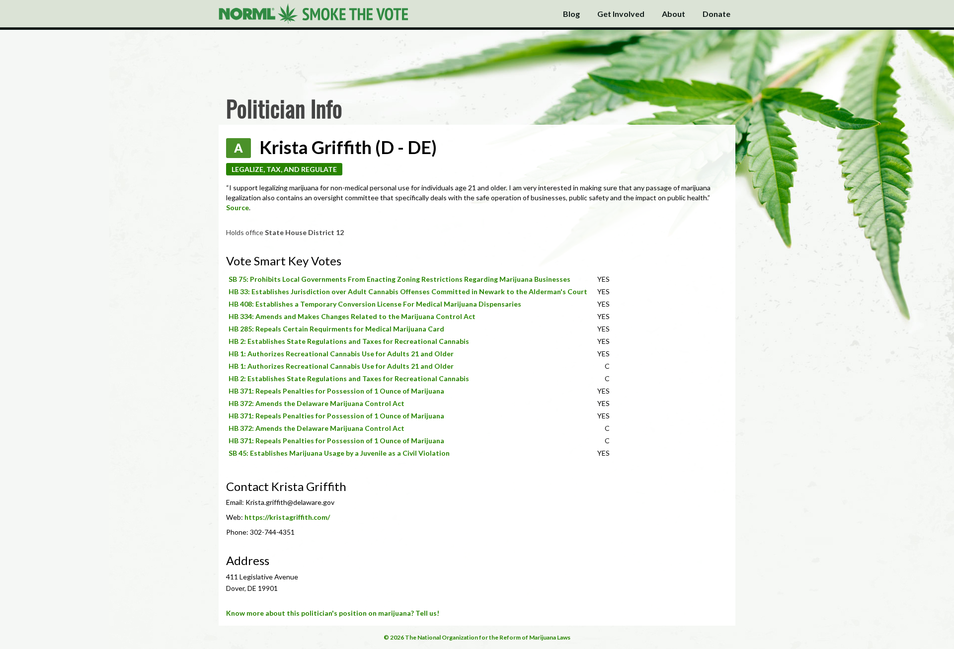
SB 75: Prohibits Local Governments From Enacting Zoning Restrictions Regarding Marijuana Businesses (399, 279)
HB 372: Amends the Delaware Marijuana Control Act (316, 403)
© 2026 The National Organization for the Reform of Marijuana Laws (477, 637)
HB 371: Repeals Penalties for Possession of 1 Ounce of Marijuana (336, 391)
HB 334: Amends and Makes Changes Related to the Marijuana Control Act (352, 316)
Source (237, 207)
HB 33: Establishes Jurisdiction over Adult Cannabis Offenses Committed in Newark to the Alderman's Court (408, 291)
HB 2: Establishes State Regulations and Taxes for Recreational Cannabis (349, 341)
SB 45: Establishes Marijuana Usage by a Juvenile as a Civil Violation (339, 453)
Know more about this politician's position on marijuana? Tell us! (332, 613)
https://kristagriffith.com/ (287, 517)
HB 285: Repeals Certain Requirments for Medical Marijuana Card (336, 328)
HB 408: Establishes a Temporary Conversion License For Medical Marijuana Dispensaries (375, 304)
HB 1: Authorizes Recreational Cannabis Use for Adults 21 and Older (341, 353)
